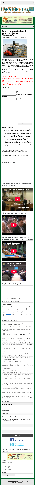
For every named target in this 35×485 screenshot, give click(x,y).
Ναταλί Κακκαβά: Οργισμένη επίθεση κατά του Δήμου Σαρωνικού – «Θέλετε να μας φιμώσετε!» (15, 397)
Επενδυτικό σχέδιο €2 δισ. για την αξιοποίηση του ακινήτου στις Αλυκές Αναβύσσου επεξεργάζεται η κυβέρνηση (17, 387)
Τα (7, 298)
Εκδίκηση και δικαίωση (7, 361)
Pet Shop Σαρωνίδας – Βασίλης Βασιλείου (12, 326)
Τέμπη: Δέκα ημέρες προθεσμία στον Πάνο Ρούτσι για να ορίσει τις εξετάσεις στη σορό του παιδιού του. (16, 349)
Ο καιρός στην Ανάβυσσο (8, 465)
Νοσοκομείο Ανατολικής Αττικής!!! (10, 380)
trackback (17, 155)
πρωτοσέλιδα (11, 298)
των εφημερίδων (17, 298)
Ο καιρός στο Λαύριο (7, 467)
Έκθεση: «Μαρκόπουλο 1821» (14, 129)
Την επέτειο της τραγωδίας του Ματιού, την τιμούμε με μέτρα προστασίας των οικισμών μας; (17, 375)
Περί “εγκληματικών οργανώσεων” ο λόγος (13, 150)
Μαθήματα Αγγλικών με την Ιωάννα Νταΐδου (13, 344)
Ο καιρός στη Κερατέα (7, 469)
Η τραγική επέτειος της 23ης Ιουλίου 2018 (12, 378)
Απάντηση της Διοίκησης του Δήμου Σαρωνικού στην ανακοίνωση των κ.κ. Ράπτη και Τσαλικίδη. (14, 152)
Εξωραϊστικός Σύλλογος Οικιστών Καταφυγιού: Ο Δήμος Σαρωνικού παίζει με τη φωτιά (16, 333)
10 (4, 311)
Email (3, 429)
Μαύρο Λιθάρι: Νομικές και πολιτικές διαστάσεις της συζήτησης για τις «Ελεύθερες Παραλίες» (15, 341)
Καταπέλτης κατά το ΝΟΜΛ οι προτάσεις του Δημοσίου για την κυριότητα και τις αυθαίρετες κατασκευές (17, 337)
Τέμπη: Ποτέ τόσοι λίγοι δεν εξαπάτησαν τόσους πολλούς (16, 383)
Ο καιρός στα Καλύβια (7, 466)
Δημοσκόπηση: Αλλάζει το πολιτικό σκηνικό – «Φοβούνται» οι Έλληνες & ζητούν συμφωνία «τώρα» (17, 142)
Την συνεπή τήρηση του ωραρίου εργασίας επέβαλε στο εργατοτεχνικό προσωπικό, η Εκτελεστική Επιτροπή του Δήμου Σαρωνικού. (17, 135)
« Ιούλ (3, 317)
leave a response (10, 155)
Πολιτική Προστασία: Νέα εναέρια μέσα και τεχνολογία (16, 329)
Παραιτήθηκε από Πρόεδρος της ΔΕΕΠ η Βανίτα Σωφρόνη (16, 392)
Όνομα (4, 423)
